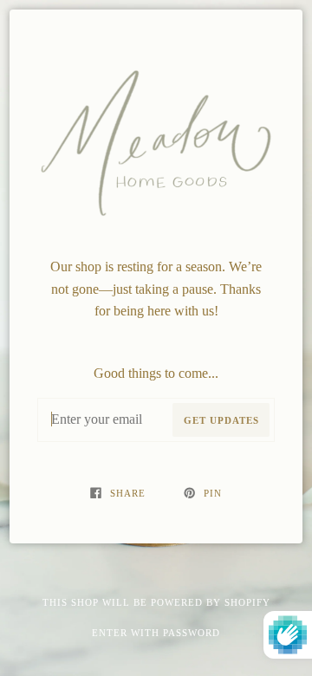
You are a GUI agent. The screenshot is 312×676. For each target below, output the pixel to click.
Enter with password (156, 632)
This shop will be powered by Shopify (156, 602)
